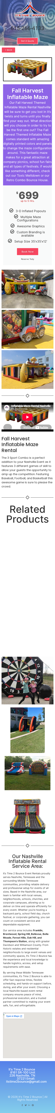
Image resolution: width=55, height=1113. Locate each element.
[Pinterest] (33, 1105)
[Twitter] (26, 1105)
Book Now (28, 251)
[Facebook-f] (22, 1105)
